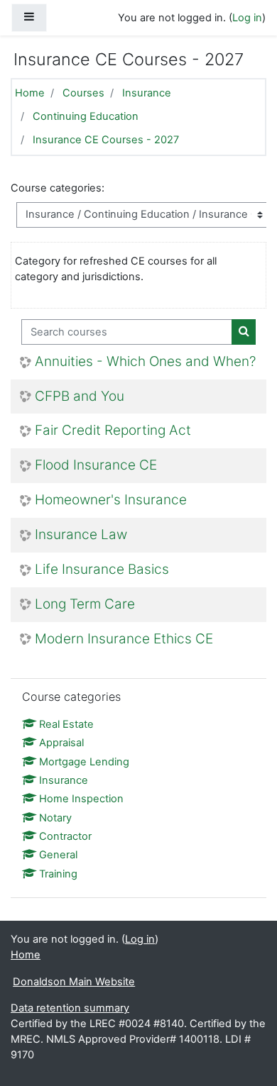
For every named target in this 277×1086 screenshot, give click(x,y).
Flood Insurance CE (96, 465)
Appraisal (61, 742)
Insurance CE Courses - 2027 (106, 139)
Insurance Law (81, 535)
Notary (55, 817)
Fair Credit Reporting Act (113, 430)
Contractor (65, 836)
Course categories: (57, 188)
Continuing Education (85, 116)
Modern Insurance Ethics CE (124, 639)
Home (30, 93)
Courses (83, 93)
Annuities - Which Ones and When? (145, 362)
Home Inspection (81, 798)
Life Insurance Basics (102, 569)
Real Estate (66, 724)
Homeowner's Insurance (111, 500)
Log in (247, 17)
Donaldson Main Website (74, 981)
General (58, 854)
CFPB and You (79, 396)
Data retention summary (70, 1008)
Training (58, 874)
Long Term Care (85, 604)
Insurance (146, 93)
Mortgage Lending (84, 761)
